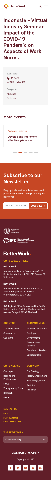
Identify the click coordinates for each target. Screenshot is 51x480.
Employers (32, 333)
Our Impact (9, 371)
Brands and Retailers (37, 350)
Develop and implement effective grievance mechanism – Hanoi (22, 140)
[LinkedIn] (40, 467)
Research (7, 392)
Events (6, 397)
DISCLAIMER (18, 453)
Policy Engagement (37, 380)
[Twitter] (18, 467)
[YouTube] (25, 467)
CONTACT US (10, 408)
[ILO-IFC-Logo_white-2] (11, 231)
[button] (15, 152)
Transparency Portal (13, 388)
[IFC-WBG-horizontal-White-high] (18, 240)
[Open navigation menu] (46, 6)
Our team (8, 337)
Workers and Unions (37, 328)
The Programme (11, 328)
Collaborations (34, 354)
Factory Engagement (37, 375)
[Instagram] (33, 467)
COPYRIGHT (33, 453)
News (6, 383)
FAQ (5, 413)
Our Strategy (33, 371)
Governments (33, 337)
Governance (9, 333)
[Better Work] (17, 253)
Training (31, 385)
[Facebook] (10, 467)
